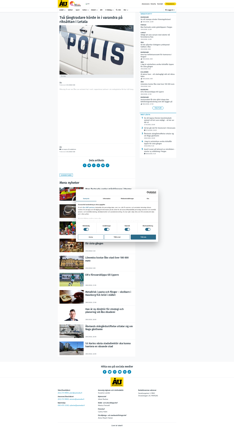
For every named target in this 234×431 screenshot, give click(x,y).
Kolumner (144, 72)
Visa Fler (158, 108)
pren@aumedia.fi (76, 393)
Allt (101, 10)
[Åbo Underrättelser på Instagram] (115, 372)
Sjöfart (70, 10)
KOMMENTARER (66, 175)
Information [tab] (106, 198)
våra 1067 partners (88, 207)
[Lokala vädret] (86, 4)
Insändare (145, 17)
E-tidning (108, 10)
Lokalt (61, 10)
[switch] (106, 229)
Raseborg (144, 90)
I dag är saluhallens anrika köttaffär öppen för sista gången (158, 143)
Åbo (142, 42)
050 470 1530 (63, 405)
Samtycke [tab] (86, 198)
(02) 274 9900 (63, 393)
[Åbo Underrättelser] (117, 382)
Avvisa (91, 237)
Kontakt (160, 4)
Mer (125, 10)
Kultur (85, 10)
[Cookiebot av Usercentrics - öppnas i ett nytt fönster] (148, 192)
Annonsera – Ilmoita (149, 4)
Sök (119, 10)
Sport (78, 10)
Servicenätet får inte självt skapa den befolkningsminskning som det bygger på (156, 102)
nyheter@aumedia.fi (77, 405)
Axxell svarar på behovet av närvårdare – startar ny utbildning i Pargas (159, 151)
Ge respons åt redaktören (68, 149)
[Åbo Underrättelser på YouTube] (120, 372)
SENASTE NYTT (146, 14)
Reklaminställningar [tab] (127, 198)
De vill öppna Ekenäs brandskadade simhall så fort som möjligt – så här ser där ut (159, 121)
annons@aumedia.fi (77, 399)
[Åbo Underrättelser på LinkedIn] (125, 372)
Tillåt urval (117, 237)
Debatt (93, 10)
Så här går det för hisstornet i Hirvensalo (159, 129)
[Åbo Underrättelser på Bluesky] (110, 372)
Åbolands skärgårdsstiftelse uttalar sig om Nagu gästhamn (159, 136)
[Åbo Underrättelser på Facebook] (104, 372)
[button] (170, 10)
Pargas (143, 25)
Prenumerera (170, 4)
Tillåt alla (143, 237)
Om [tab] (148, 198)
